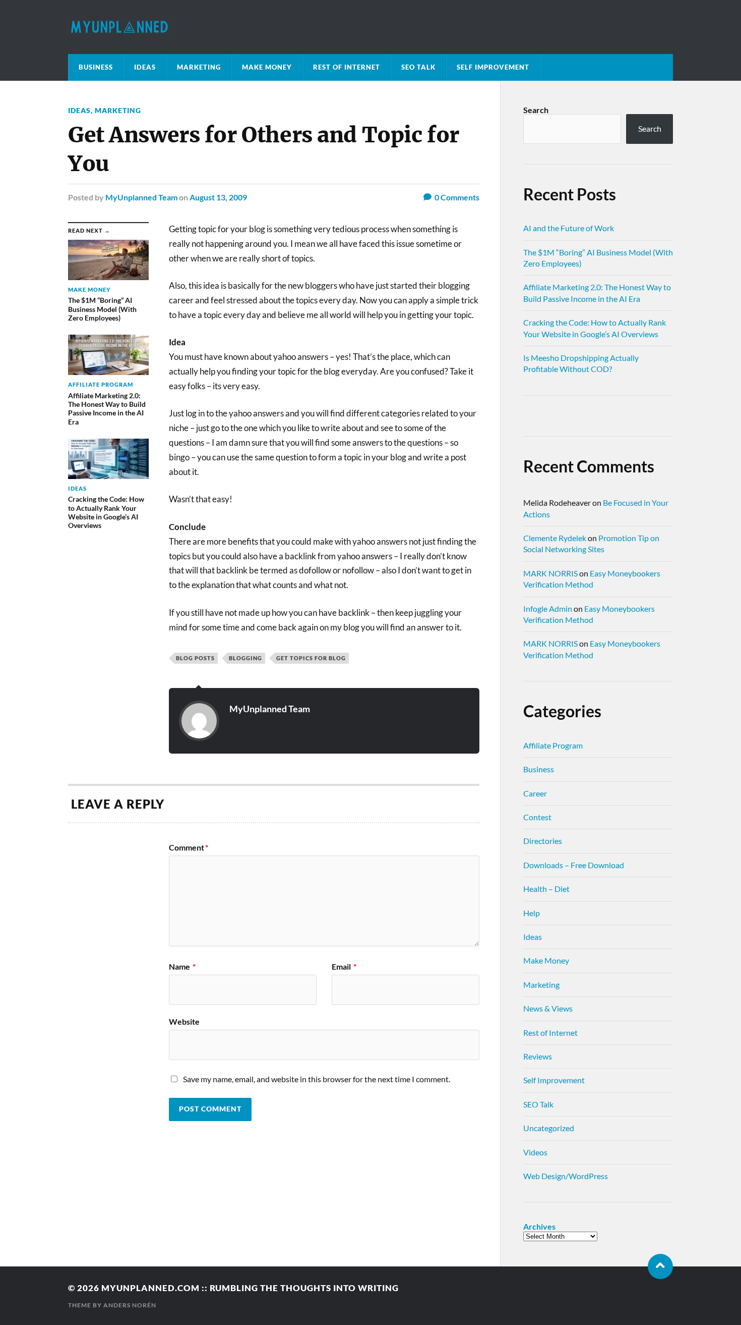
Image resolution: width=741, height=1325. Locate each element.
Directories (542, 840)
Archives (539, 1227)
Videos (535, 1152)
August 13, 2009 (218, 197)
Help (531, 913)
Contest (537, 817)
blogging (245, 658)
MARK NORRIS (550, 573)
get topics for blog (311, 658)
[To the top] (660, 1266)
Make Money (267, 67)
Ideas (145, 67)
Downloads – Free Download (573, 865)
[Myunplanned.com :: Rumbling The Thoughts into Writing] (370, 27)
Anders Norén (129, 1305)
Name (182, 967)
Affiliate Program (553, 745)
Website (184, 1021)
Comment (188, 847)
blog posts (195, 658)
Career (535, 793)
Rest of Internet (346, 67)
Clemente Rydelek (554, 538)
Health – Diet (546, 888)
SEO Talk (418, 67)
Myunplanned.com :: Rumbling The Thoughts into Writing (250, 1288)
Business (96, 67)
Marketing (199, 67)
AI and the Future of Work (568, 228)
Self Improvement (493, 67)
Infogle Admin (547, 608)
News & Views (548, 1008)
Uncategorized (548, 1128)
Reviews (537, 1056)
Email (344, 967)
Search (535, 110)
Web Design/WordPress (565, 1176)
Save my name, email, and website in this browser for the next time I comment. (316, 1079)
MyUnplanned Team (141, 197)
